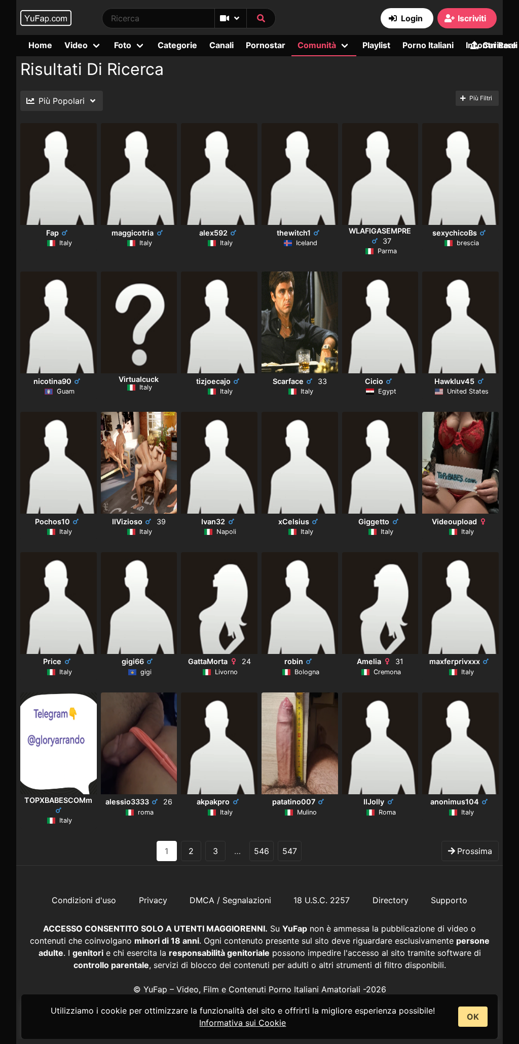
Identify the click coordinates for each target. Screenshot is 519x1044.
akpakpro (213, 801)
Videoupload (454, 521)
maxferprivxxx (454, 661)
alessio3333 (138, 801)
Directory (391, 900)
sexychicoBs (454, 232)
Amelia (380, 661)
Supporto (449, 900)
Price (52, 661)
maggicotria (133, 232)
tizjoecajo (213, 381)
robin (293, 661)
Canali (221, 45)
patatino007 (293, 801)
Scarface (300, 381)
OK (473, 1017)
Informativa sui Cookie (242, 1023)
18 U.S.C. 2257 (321, 900)
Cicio (374, 381)
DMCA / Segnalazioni (230, 900)
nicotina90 (52, 381)
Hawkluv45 (454, 381)
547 (289, 851)
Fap (52, 232)
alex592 (213, 232)
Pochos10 (52, 521)
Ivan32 (213, 521)
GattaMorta (219, 661)
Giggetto (373, 521)
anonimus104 (454, 801)
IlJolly (373, 801)
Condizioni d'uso (84, 900)
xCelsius (293, 521)
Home (40, 45)
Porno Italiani (428, 45)
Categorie (177, 45)
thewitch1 (294, 232)
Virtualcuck (139, 379)
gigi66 (133, 661)
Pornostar (265, 45)
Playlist (376, 45)
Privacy (153, 900)
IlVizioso (139, 521)
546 (261, 851)
